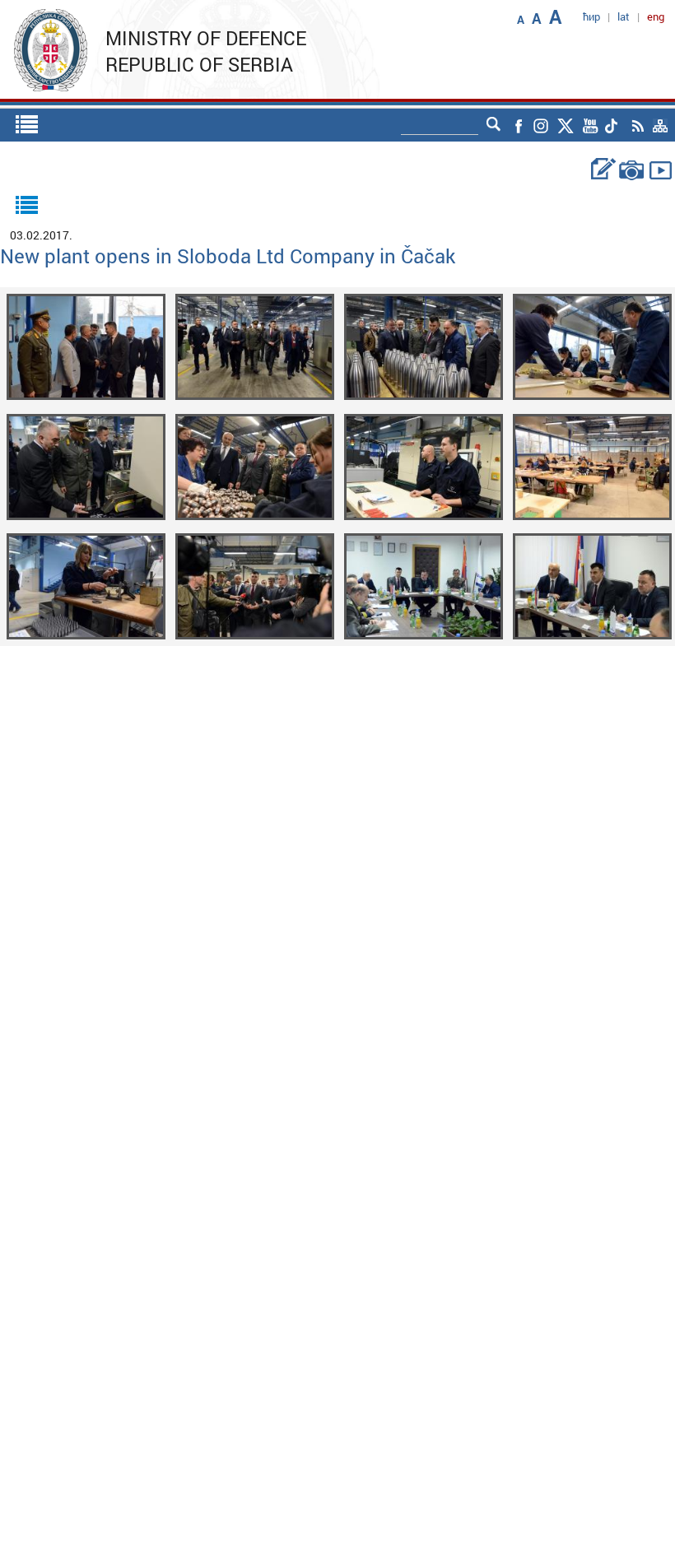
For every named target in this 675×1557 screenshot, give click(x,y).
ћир (591, 16)
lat (623, 16)
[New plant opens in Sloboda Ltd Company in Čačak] (86, 345)
